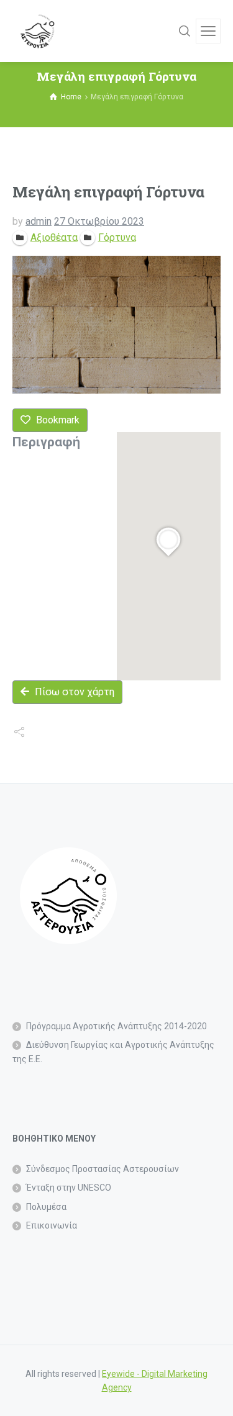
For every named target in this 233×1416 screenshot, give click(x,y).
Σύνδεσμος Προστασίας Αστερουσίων (102, 1169)
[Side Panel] (208, 31)
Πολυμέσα (46, 1207)
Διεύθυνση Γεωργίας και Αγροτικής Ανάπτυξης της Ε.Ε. (113, 1051)
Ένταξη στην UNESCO (68, 1188)
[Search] (184, 31)
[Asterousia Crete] (37, 31)
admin (38, 221)
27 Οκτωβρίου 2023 (99, 221)
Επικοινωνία (51, 1225)
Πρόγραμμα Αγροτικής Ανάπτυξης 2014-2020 (116, 1026)
